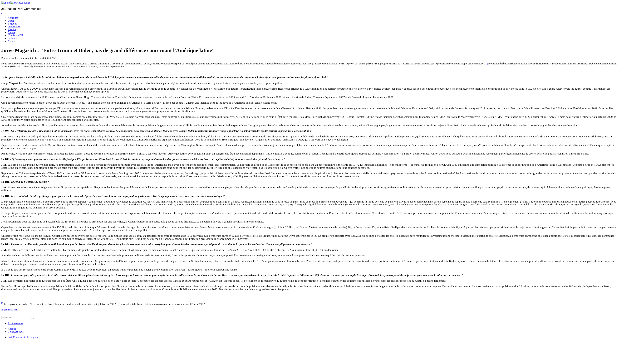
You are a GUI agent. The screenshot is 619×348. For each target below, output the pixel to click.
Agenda (12, 328)
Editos (11, 20)
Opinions (12, 38)
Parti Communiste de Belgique (23, 337)
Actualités (13, 17)
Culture (11, 32)
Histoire (12, 29)
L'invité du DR (15, 35)
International (14, 26)
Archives (12, 41)
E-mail (14, 309)
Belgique (12, 23)
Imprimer (6, 309)
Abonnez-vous (15, 323)
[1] (486, 63)
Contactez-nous (16, 331)
